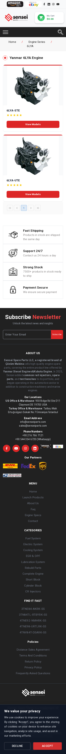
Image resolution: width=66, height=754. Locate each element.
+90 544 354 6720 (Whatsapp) (33, 439)
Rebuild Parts (33, 568)
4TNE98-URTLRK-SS (33, 626)
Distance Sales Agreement (32, 649)
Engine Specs (33, 515)
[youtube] (57, 4)
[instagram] (53, 4)
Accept (47, 746)
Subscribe (57, 334)
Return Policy (33, 661)
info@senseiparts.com (33, 421)
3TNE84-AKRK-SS (33, 609)
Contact (33, 521)
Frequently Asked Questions (33, 673)
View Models (33, 124)
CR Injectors (33, 591)
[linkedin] (48, 4)
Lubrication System (33, 562)
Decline (17, 746)
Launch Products (33, 497)
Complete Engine (33, 573)
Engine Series (36, 42)
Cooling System (33, 550)
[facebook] (44, 4)
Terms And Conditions (33, 655)
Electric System (33, 544)
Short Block (33, 579)
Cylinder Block (33, 585)
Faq (33, 509)
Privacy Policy (33, 667)
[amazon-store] (15, 4)
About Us (33, 503)
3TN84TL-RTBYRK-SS (33, 614)
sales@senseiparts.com (33, 425)
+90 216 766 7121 (33, 435)
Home (12, 42)
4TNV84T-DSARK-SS (33, 632)
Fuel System (33, 538)
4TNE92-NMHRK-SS (33, 620)
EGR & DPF (33, 556)
